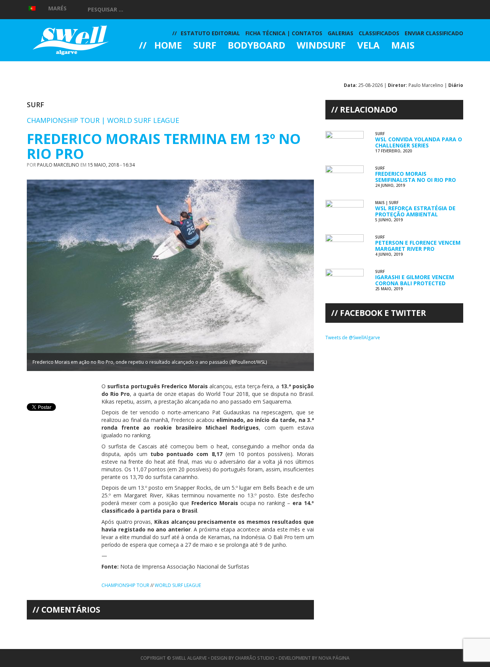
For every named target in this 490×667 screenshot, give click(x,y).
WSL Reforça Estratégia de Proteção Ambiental (415, 210)
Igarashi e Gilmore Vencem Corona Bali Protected (414, 279)
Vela (368, 46)
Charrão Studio (254, 658)
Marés (57, 8)
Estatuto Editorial (210, 33)
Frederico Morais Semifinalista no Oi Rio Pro (415, 176)
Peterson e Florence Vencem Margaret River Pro (418, 245)
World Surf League (178, 585)
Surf (204, 46)
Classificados (379, 33)
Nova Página (334, 658)
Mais (403, 46)
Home (168, 46)
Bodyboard (256, 46)
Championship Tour (125, 585)
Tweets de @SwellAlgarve (352, 337)
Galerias (166, 66)
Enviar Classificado (434, 33)
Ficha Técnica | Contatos (283, 33)
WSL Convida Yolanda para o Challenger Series (418, 142)
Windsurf (321, 46)
